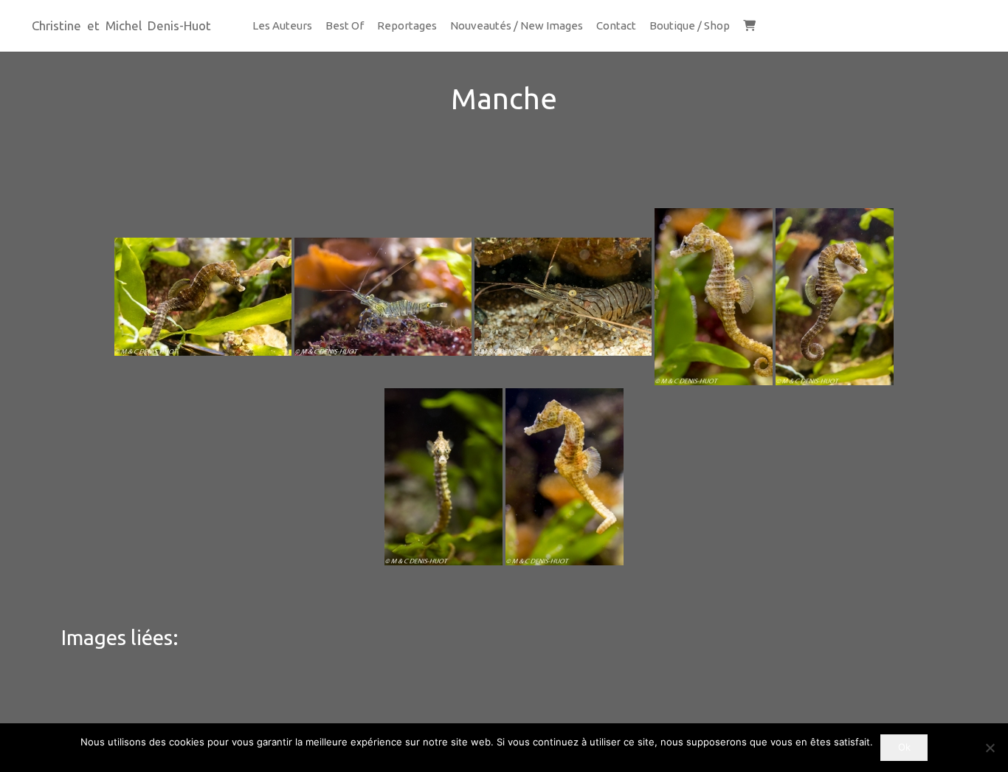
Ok (904, 747)
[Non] (989, 747)
